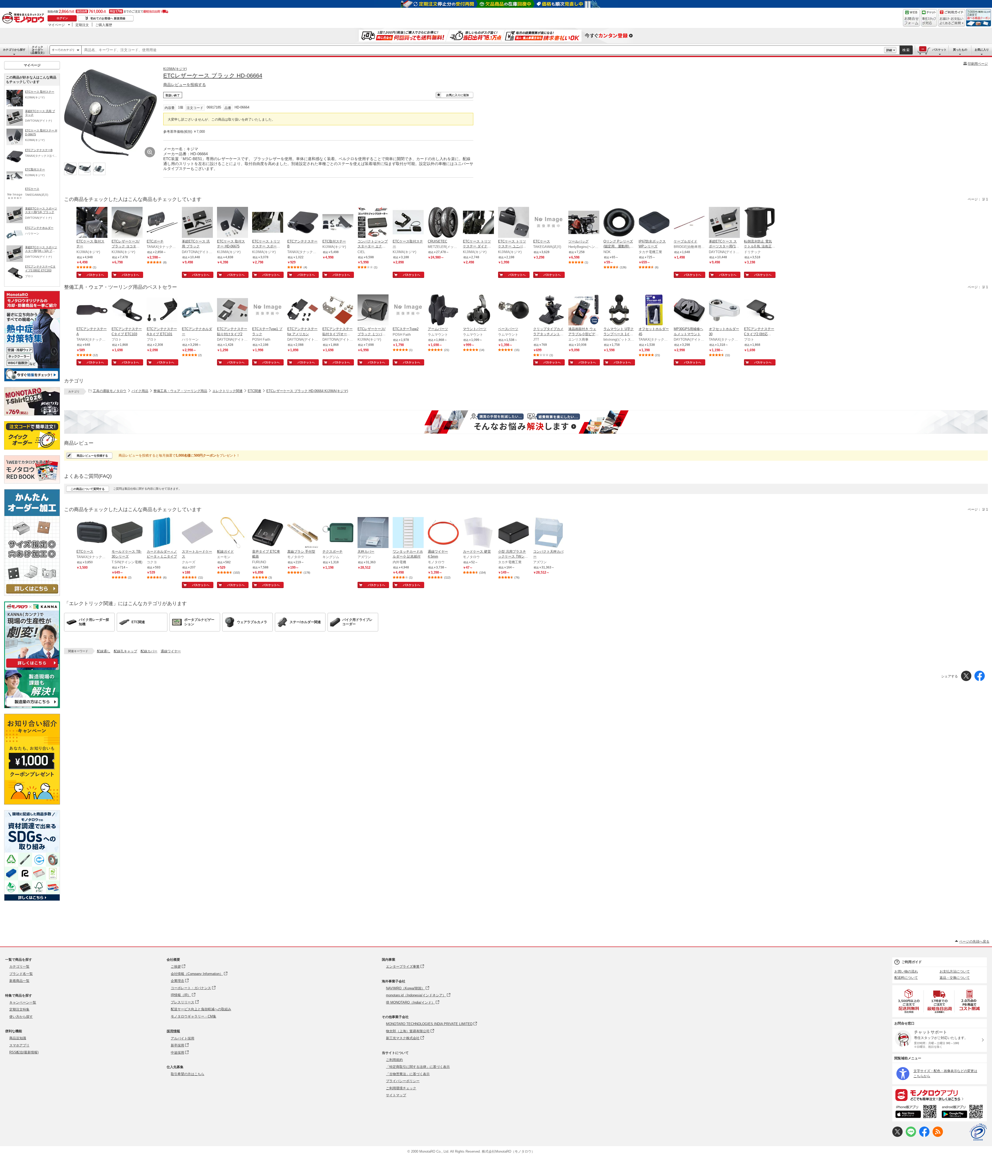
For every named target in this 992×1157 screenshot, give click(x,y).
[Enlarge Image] (150, 152)
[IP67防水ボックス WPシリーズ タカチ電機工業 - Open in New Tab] (654, 223)
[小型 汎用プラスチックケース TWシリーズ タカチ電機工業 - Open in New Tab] (513, 533)
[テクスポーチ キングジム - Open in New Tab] (337, 533)
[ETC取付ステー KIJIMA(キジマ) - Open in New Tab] (337, 223)
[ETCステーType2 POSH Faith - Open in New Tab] (408, 310)
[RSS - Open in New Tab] (938, 1136)
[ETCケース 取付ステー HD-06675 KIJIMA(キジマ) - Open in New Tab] (232, 223)
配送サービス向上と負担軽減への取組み (201, 1009)
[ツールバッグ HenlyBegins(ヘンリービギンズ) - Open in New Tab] (583, 223)
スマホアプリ (19, 1045)
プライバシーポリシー (403, 1081)
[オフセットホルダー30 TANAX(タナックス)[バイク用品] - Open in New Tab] (724, 310)
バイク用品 (139, 391)
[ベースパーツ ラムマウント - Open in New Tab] (513, 310)
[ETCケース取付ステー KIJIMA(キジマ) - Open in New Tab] (408, 223)
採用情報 (173, 1031)
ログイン (62, 18)
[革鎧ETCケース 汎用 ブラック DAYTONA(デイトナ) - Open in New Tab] (197, 223)
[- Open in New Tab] (909, 1001)
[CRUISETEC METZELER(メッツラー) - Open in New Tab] (443, 223)
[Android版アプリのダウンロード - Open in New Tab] (963, 1112)
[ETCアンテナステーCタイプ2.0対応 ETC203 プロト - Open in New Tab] (759, 310)
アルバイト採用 (182, 1038)
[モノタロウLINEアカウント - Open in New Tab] (911, 1136)
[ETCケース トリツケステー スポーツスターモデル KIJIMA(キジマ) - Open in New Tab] (267, 223)
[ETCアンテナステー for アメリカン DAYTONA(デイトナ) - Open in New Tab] (302, 310)
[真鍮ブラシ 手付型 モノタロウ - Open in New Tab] (302, 533)
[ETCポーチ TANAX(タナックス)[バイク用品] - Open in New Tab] (162, 223)
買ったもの (960, 49)
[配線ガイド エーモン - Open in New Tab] (232, 533)
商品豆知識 (17, 1038)
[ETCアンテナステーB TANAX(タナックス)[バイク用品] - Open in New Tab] (302, 223)
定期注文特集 (19, 1009)
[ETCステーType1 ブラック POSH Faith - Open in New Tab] (267, 310)
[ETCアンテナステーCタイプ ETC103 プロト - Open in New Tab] (127, 310)
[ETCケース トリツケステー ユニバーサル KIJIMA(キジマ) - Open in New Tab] (513, 223)
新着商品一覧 (19, 981)
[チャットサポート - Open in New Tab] (929, 18)
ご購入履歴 (103, 25)
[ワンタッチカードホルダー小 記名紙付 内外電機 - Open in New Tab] (408, 533)
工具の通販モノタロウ (109, 391)
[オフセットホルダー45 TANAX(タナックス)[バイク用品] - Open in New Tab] (654, 310)
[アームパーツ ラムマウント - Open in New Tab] (443, 310)
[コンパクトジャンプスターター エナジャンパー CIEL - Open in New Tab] (373, 223)
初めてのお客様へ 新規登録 (107, 18)
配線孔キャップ (125, 651)
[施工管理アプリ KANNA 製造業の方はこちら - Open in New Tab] (32, 707)
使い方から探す (21, 1017)
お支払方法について (955, 971)
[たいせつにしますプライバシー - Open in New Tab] (978, 1132)
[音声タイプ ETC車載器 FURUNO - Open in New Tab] (267, 533)
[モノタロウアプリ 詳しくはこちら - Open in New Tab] (939, 1094)
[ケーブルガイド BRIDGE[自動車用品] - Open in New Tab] (689, 223)
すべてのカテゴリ (63, 49)
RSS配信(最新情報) (23, 1052)
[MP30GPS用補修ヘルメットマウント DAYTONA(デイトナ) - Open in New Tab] (689, 310)
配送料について (906, 978)
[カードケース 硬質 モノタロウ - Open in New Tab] (478, 533)
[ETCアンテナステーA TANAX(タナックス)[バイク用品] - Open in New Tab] (91, 310)
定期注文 (82, 25)
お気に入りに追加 (457, 95)
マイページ (56, 25)
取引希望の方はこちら (187, 1074)
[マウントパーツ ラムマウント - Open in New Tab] (478, 310)
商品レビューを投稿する (184, 84)
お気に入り (982, 49)
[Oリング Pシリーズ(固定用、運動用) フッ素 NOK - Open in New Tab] (618, 223)
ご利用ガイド (912, 962)
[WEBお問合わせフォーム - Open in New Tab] (911, 18)
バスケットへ (95, 274)
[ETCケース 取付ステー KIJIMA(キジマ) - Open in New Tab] (91, 223)
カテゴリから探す (14, 49)
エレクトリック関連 (227, 391)
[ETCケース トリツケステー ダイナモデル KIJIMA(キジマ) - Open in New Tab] (478, 223)
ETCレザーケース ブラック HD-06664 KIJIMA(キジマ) (307, 391)
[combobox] (483, 50)
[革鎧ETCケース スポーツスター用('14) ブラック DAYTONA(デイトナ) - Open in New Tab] (724, 223)
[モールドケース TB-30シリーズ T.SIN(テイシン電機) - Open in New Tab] (127, 533)
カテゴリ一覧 (19, 966)
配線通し (103, 651)
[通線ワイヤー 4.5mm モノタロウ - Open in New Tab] (443, 533)
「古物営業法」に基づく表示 (408, 1074)
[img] (24, 18)
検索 (906, 50)
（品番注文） (37, 49)
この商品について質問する (88, 488)
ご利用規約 (394, 1060)
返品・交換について (955, 978)
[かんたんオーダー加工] (32, 594)
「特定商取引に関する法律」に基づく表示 (418, 1067)
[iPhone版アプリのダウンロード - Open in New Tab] (916, 1112)
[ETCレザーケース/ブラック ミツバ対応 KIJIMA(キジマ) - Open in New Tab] (373, 310)
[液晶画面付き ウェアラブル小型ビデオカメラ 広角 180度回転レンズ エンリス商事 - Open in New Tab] (583, 310)
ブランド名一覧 (21, 974)
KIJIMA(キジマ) (175, 69)
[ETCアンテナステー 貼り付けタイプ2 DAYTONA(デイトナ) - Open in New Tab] (232, 310)
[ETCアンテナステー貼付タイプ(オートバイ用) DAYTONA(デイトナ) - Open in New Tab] (337, 310)
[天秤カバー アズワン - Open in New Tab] (373, 533)
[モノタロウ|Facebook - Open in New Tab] (924, 1136)
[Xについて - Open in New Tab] (897, 1136)
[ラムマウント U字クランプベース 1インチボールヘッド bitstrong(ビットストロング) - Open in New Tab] (618, 310)
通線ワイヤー (171, 651)
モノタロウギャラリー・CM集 (193, 1016)
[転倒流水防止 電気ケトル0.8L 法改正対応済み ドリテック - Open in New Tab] (759, 223)
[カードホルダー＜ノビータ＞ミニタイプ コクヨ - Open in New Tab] (162, 533)
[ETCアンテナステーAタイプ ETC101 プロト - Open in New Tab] (162, 310)
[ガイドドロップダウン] (951, 21)
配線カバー (149, 651)
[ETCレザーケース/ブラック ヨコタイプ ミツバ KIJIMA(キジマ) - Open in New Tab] (127, 223)
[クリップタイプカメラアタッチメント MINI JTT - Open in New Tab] (548, 310)
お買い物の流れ (906, 971)
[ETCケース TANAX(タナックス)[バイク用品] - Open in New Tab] (91, 533)
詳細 (889, 50)
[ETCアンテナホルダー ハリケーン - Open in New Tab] (197, 310)
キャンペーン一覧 (22, 1002)
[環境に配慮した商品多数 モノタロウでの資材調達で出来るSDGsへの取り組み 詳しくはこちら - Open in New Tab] (32, 899)
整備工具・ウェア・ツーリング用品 (180, 391)
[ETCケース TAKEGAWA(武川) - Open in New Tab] (548, 223)
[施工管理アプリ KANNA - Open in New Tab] (32, 667)
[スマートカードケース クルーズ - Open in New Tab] (197, 533)
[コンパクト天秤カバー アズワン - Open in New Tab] (548, 533)
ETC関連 (254, 391)
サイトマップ (396, 1095)
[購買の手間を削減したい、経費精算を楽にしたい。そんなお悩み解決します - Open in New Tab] (526, 422)
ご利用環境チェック (401, 1088)
